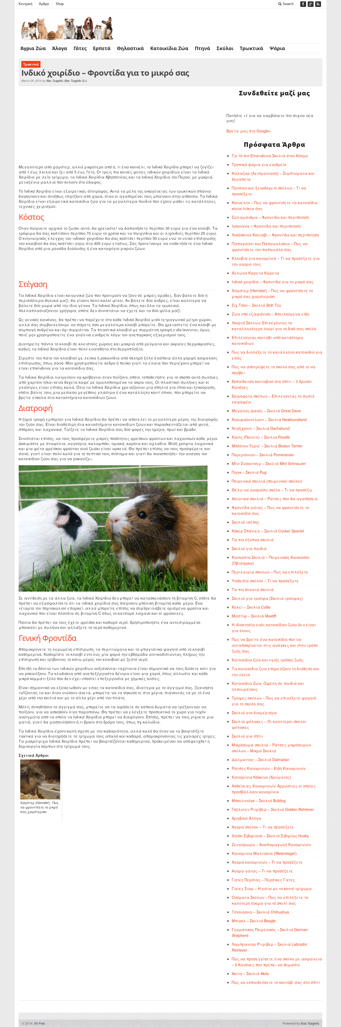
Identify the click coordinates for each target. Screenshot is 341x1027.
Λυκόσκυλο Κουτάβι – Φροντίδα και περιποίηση (275, 234)
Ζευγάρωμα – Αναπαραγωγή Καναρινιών (271, 844)
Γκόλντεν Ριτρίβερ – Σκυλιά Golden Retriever (273, 809)
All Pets (39, 1023)
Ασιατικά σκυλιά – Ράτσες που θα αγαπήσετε (275, 498)
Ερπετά (102, 48)
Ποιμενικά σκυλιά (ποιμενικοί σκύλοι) (267, 481)
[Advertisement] (73, 126)
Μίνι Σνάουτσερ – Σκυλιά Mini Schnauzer (269, 463)
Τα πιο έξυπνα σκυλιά (253, 539)
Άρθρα (44, 4)
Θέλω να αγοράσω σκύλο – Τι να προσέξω (272, 489)
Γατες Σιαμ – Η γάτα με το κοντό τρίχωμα (272, 888)
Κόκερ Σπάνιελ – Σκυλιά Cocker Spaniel (268, 530)
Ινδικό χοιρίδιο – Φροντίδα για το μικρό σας (273, 281)
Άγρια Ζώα (33, 48)
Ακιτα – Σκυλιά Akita (250, 973)
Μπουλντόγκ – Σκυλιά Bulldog (259, 800)
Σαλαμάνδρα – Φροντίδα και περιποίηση (270, 217)
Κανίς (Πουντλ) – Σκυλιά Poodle (261, 437)
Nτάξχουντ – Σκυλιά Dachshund (261, 428)
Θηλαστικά (130, 48)
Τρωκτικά (251, 48)
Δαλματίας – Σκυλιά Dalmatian (260, 759)
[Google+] (311, 4)
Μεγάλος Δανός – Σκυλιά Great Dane (266, 410)
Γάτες (80, 48)
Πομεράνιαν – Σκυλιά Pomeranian (263, 454)
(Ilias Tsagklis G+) (75, 81)
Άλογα (59, 48)
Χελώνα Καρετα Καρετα (255, 273)
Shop (60, 4)
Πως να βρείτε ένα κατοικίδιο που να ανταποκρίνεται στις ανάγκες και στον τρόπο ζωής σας (275, 645)
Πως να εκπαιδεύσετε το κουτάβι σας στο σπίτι (276, 982)
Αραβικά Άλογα (246, 818)
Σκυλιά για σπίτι (247, 736)
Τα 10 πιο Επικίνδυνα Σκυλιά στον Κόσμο (270, 155)
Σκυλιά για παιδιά (249, 548)
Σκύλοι (225, 48)
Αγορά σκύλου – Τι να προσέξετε (263, 827)
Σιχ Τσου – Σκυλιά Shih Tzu (256, 305)
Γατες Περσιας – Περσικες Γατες (263, 879)
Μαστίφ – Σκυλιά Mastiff (254, 615)
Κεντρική (25, 4)
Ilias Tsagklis (54, 81)
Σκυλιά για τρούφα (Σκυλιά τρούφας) (267, 598)
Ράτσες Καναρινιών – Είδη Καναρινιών (269, 768)
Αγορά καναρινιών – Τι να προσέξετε (267, 862)
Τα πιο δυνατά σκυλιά (253, 589)
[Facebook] (303, 4)
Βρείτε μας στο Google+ (248, 131)
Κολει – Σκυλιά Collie (251, 607)
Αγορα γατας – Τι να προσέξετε (262, 871)
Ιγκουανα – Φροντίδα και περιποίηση (266, 226)
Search (288, 4)
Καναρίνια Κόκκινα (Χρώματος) (261, 777)
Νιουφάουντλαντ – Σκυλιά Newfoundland (269, 419)
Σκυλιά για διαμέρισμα (254, 712)
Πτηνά (202, 48)
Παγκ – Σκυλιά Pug (249, 472)
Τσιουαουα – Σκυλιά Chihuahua (260, 912)
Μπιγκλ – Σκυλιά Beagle (254, 920)
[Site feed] (318, 4)
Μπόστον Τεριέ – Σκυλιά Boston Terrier (267, 445)
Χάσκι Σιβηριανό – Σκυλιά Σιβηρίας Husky (270, 835)
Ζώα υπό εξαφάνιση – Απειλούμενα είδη (270, 314)
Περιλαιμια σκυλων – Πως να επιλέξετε (270, 572)
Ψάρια (277, 48)
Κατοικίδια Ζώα (169, 48)
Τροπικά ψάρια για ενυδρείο (259, 164)
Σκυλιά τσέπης (245, 522)
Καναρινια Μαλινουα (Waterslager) (264, 853)
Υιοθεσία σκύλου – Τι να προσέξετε (265, 580)
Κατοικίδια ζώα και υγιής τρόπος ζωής (267, 659)
